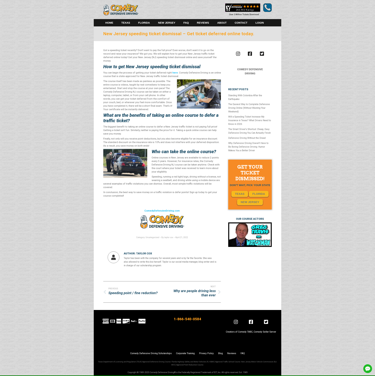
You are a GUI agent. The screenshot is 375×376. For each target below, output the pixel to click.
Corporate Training (185, 353)
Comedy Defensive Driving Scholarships (151, 353)
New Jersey (250, 202)
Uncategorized (152, 237)
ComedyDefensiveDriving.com (162, 210)
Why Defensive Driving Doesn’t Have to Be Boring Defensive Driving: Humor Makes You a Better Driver (248, 147)
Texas (239, 193)
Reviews (231, 353)
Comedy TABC (245, 331)
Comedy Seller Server (265, 331)
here (175, 72)
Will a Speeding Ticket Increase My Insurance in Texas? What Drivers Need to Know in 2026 (249, 120)
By (167, 237)
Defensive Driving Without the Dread (247, 138)
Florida (258, 193)
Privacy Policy (206, 353)
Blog (220, 353)
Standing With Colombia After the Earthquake (245, 97)
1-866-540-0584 (187, 319)
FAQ (243, 353)
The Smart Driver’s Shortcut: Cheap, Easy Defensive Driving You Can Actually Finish (249, 131)
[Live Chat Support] (367, 368)
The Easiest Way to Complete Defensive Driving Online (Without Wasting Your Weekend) (249, 108)
